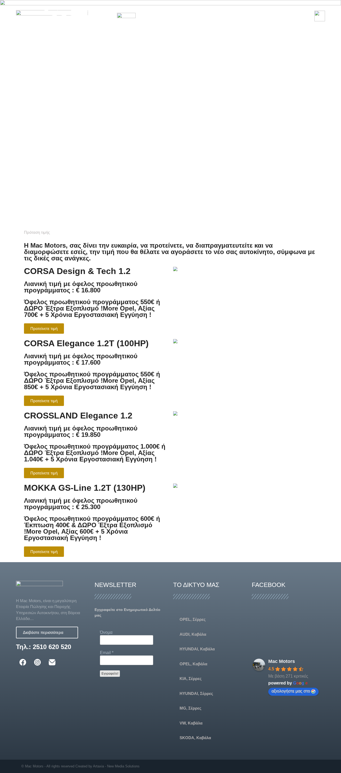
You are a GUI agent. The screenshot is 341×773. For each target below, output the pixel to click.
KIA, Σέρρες (191, 678)
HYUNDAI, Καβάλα (197, 649)
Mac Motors (281, 661)
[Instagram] (318, 766)
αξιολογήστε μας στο (290, 691)
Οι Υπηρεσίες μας (271, 9)
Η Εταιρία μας (146, 9)
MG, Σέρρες (190, 708)
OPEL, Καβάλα (193, 664)
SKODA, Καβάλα (195, 737)
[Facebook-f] (307, 766)
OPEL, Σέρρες (193, 619)
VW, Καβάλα (191, 723)
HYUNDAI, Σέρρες (196, 693)
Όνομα (106, 632)
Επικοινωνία (215, 22)
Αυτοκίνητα (182, 9)
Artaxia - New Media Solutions (116, 766)
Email (106, 652)
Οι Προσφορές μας (223, 9)
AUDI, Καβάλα (193, 634)
